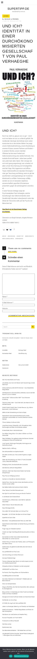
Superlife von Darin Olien (8, 517)
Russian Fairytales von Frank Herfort (12, 617)
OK (11, 656)
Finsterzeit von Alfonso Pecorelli (10, 621)
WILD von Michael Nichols (9, 584)
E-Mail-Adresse (7, 302)
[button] (4, 229)
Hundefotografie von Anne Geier (10, 575)
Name (4, 296)
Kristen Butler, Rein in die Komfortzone (12, 430)
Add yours (12, 251)
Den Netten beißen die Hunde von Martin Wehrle (15, 487)
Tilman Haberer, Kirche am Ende (11, 422)
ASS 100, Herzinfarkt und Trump (11, 379)
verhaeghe (19, 238)
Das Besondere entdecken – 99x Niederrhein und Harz (16, 630)
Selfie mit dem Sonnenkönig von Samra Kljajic (14, 412)
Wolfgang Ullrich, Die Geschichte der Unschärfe (15, 464)
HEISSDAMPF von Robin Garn (10, 569)
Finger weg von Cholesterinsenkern (11, 528)
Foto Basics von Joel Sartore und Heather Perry (14, 614)
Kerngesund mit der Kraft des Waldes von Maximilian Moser (18, 597)
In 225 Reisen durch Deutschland (11, 496)
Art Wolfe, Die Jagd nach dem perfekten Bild (14, 603)
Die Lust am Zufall (23, 365)
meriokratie (30, 236)
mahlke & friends (12, 19)
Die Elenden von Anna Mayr (9, 600)
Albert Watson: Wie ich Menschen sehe (12, 505)
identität (20, 236)
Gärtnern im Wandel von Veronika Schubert (13, 479)
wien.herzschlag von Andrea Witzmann (12, 555)
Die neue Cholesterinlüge (8, 558)
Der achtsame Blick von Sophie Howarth (13, 451)
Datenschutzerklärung (21, 656)
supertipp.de (18, 8)
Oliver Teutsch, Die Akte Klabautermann (12, 490)
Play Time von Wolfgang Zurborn (11, 476)
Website (5, 308)
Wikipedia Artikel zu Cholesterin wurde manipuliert (16, 566)
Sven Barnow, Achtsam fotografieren (12, 467)
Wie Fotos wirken (6, 624)
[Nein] (35, 653)
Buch (4, 236)
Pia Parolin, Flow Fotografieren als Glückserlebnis (15, 572)
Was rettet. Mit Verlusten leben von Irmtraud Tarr (15, 511)
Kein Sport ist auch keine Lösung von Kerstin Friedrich (16, 493)
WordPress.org (22, 353)
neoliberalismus (8, 238)
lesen (6, 16)
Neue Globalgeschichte (8, 508)
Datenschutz (5, 365)
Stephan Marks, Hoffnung (9, 448)
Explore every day (7, 627)
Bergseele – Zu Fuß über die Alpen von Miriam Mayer (16, 514)
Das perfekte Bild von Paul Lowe (10, 551)
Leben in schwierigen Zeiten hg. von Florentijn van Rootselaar (18, 606)
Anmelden (5, 350)
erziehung (11, 236)
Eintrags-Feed (22, 350)
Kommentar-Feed (6, 353)
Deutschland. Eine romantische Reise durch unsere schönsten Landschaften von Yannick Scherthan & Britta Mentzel (17, 417)
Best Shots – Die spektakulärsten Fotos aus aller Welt (16, 520)
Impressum (5, 368)
